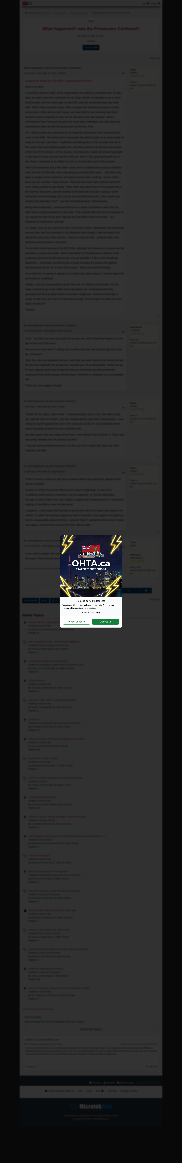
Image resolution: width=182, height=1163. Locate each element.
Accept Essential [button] (76, 621)
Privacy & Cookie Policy (91, 612)
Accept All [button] (105, 621)
